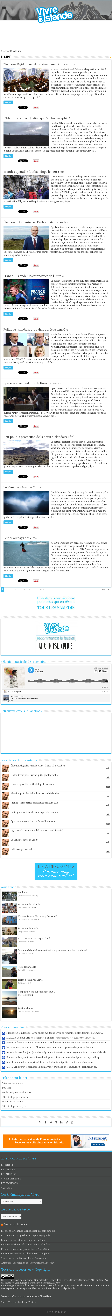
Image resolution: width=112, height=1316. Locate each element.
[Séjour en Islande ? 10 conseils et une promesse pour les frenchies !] (9, 956)
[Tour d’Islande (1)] (9, 971)
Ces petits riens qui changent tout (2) (37, 991)
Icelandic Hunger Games (30, 980)
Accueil (7, 51)
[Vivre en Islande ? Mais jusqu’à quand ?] (9, 920)
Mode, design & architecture (16, 1092)
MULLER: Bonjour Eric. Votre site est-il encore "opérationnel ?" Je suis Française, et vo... (51, 1037)
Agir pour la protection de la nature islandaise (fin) (39, 437)
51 (39, 896)
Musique (6, 1088)
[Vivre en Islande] (57, 14)
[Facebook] (45, 1122)
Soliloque (23, 892)
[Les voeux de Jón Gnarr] (9, 931)
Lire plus (8, 102)
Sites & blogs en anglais (14, 1106)
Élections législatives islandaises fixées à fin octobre (39, 64)
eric (108, 768)
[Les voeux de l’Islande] (9, 908)
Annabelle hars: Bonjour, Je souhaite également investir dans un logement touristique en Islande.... (57, 1052)
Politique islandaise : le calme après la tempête (36, 330)
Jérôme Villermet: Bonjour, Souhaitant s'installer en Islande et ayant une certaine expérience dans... (57, 1042)
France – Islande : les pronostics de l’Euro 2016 (36, 276)
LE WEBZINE (8, 1169)
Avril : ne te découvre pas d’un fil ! (35, 938)
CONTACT (6, 1188)
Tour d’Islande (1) (27, 967)
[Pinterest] (56, 1122)
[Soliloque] (9, 896)
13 (32, 983)
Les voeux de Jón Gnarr (30, 928)
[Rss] (40, 1122)
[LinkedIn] (61, 1122)
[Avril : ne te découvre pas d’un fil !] (9, 942)
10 (29, 589)
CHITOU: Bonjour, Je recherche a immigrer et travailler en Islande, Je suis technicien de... (52, 1067)
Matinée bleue (25, 1008)
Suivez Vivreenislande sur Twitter (26, 1296)
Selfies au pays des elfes (20, 538)
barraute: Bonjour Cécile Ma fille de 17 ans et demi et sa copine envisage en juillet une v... (51, 1047)
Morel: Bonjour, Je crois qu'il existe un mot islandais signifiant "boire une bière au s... (49, 1062)
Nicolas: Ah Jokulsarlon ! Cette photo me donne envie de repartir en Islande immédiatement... (54, 1033)
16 (34, 932)
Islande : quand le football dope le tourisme (34, 172)
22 (35, 908)
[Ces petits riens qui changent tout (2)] (9, 998)
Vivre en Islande (16, 1224)
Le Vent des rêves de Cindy (22, 487)
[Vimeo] (66, 1122)
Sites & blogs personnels (15, 1097)
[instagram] (71, 1122)
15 (34, 954)
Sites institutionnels (12, 1083)
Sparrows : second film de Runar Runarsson (34, 383)
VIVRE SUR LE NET (11, 1178)
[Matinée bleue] (9, 1012)
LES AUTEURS (8, 1174)
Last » (41, 589)
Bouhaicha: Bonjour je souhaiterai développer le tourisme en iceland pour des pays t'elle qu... (53, 1057)
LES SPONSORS (9, 1183)
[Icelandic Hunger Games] (9, 984)
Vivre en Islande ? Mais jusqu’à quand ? (37, 916)
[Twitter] (50, 1122)
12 (32, 995)
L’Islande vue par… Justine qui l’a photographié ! (37, 118)
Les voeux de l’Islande (29, 904)
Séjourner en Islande (12, 1101)
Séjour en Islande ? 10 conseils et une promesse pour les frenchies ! (52, 950)
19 (38, 920)
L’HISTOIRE (7, 1165)
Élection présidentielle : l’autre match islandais (36, 222)
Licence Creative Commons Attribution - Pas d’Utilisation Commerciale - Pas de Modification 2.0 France (54, 1281)
